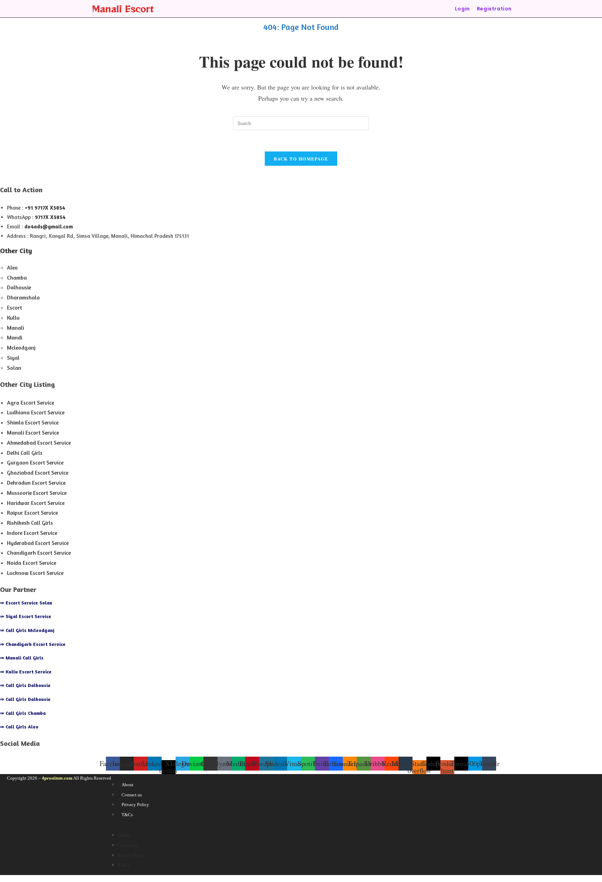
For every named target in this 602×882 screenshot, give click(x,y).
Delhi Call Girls (25, 452)
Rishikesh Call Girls (30, 522)
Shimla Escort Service (33, 422)
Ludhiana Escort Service (35, 412)
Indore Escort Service (32, 532)
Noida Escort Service (31, 562)
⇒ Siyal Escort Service (25, 616)
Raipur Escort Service (32, 512)
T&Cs (127, 814)
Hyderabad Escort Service (38, 542)
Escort (14, 307)
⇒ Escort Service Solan (26, 603)
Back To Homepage (301, 158)
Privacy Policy (135, 804)
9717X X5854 (50, 217)
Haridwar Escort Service (35, 502)
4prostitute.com (57, 778)
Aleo (12, 267)
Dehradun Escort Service (36, 482)
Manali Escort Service (33, 432)
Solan (14, 367)
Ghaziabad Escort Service (37, 472)
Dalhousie (19, 287)
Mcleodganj (21, 347)
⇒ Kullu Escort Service (26, 671)
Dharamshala (23, 297)
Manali (15, 327)
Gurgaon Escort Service (35, 462)
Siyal (13, 357)
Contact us (132, 794)
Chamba (17, 277)
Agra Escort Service (30, 402)
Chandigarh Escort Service (39, 552)
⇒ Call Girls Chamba (23, 713)
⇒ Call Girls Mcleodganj (27, 630)
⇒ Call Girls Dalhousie (25, 685)
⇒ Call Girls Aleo (19, 726)
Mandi (14, 337)
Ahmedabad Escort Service (39, 442)
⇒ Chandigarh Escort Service (32, 644)
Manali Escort (123, 8)
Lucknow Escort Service (35, 572)
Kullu (13, 317)
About (127, 784)
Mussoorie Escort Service (37, 492)
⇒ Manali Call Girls (22, 658)
